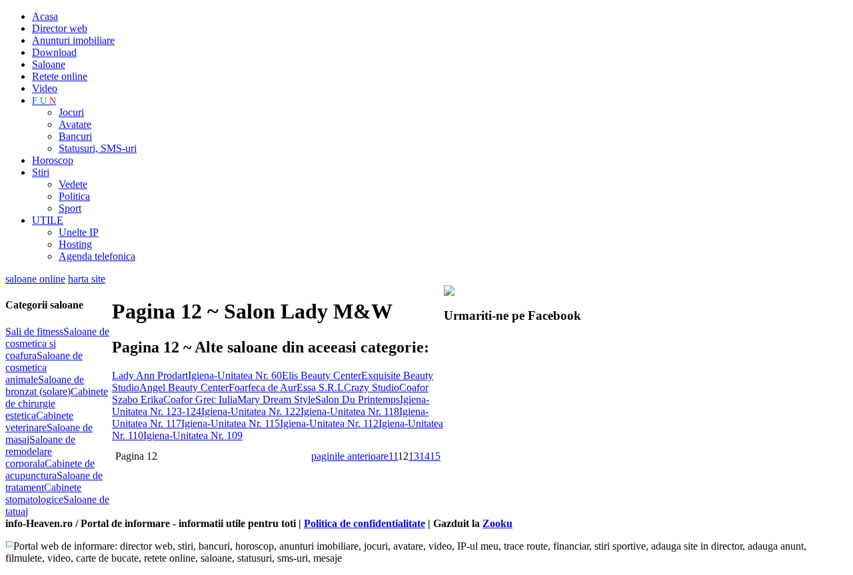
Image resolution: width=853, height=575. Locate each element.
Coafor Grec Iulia (200, 399)
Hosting (75, 244)
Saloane (48, 64)
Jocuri (71, 112)
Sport (70, 208)
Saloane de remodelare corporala (40, 451)
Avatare (75, 124)
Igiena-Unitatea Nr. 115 (230, 423)
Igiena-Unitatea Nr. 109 (193, 435)
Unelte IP (79, 232)
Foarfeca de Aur (263, 387)
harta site (86, 279)
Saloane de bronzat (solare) (44, 385)
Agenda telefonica (97, 256)
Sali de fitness (34, 331)
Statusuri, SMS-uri (98, 148)
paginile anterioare (350, 456)
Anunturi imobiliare (73, 40)
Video (44, 88)
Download (54, 52)
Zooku (497, 523)
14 (424, 456)
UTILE (47, 220)
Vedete (73, 184)
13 (414, 456)
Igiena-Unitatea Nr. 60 (235, 375)
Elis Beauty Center (321, 375)
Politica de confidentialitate (364, 523)
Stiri (40, 172)
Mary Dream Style (276, 399)
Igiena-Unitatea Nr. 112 (329, 423)
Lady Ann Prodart (150, 375)
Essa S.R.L (320, 387)
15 (435, 456)
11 (393, 456)
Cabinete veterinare (39, 421)
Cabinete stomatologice (43, 493)
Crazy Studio (371, 387)
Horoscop (52, 160)
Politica (74, 196)
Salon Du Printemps (357, 399)
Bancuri (75, 136)
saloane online (35, 279)
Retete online (59, 76)
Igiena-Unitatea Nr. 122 (251, 411)
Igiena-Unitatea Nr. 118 (350, 411)
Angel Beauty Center (184, 387)
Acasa (45, 16)
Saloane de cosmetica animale (44, 367)
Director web (59, 28)
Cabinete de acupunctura (50, 469)
